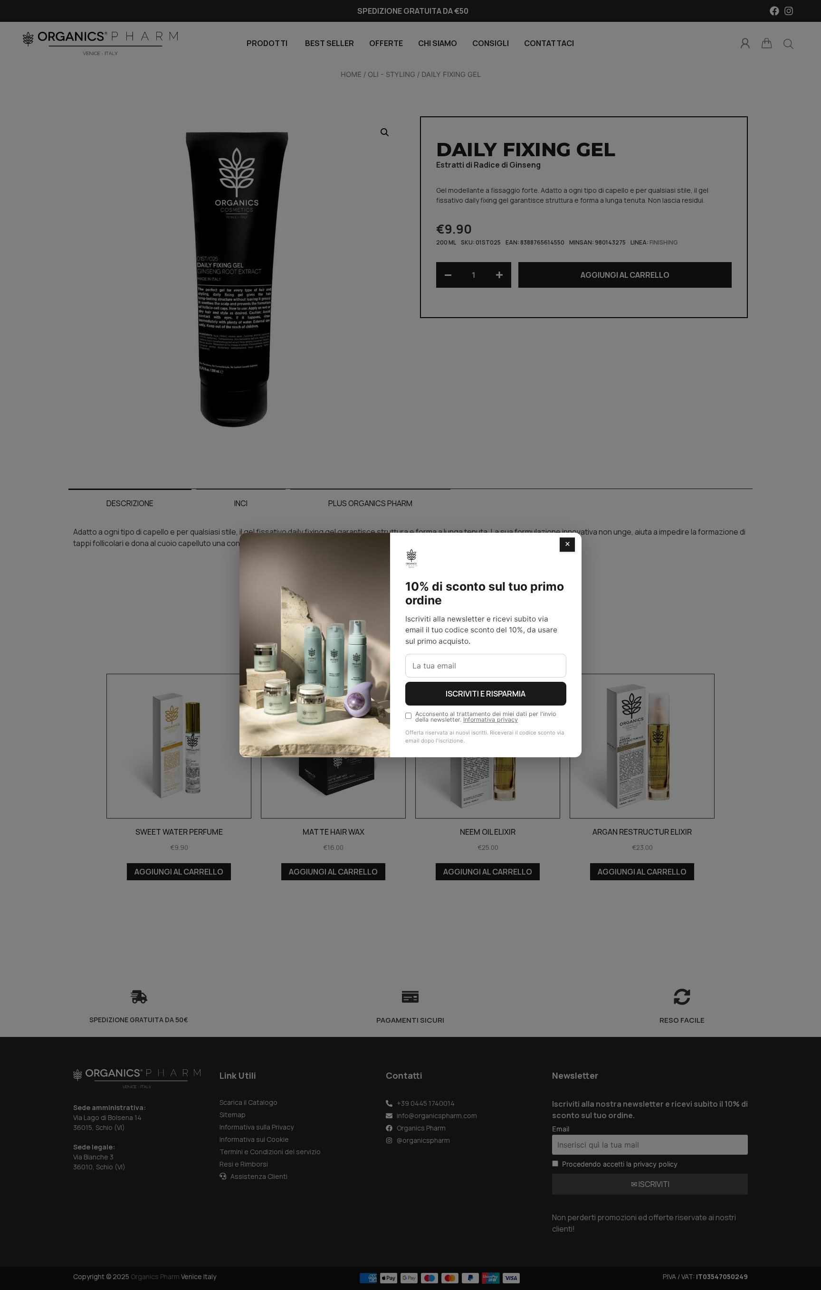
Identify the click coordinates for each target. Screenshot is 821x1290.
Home (351, 74)
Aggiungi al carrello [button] (178, 871)
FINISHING (663, 242)
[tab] (129, 503)
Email (560, 1129)
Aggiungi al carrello (625, 275)
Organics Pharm (155, 1276)
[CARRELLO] (766, 43)
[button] (384, 132)
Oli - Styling (391, 74)
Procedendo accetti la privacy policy (620, 1164)
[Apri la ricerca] (788, 44)
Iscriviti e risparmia (485, 693)
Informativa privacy (490, 719)
